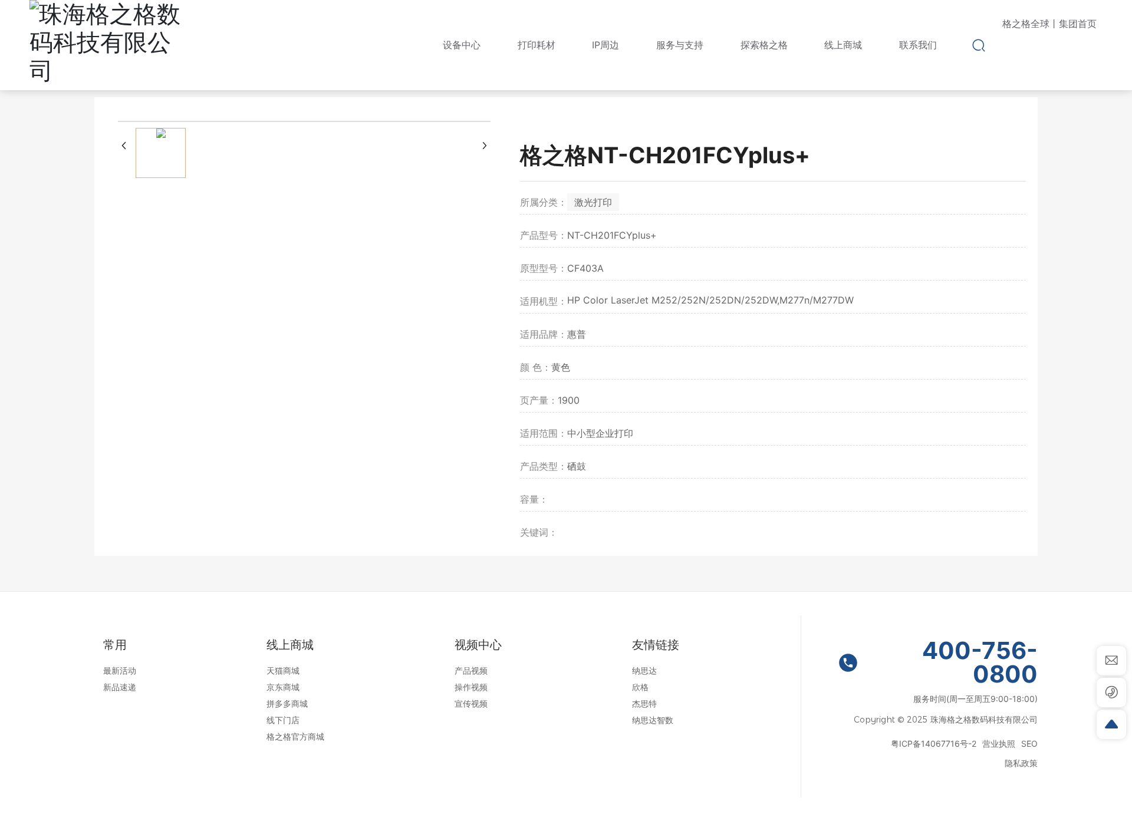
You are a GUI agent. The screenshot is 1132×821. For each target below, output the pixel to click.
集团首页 (1078, 23)
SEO (1029, 743)
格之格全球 (1025, 23)
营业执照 (998, 743)
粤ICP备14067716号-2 (933, 743)
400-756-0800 (980, 662)
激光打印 (593, 202)
